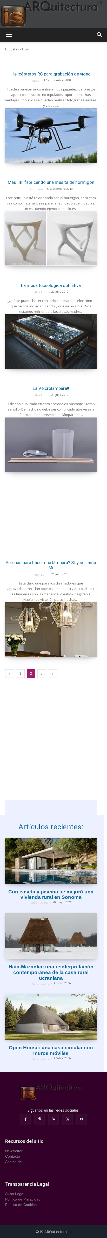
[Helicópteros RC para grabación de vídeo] (51, 135)
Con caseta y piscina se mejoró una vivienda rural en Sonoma (50, 894)
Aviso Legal (14, 1194)
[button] (9, 35)
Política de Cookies (21, 1205)
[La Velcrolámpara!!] (51, 444)
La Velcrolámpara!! (51, 388)
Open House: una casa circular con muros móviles (51, 1050)
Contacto (12, 1156)
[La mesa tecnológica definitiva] (51, 341)
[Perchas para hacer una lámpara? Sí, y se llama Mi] (51, 629)
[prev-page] (9, 673)
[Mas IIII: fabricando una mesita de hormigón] (51, 238)
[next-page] (52, 673)
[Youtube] (81, 1119)
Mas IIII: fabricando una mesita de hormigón (51, 182)
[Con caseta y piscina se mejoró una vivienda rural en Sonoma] (51, 861)
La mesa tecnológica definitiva (51, 285)
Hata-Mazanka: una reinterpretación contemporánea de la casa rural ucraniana (51, 972)
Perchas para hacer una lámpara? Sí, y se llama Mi (51, 565)
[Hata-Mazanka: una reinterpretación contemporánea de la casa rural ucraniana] (51, 936)
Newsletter (14, 1151)
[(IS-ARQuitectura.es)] (53, 14)
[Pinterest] (39, 1119)
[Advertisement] (51, 512)
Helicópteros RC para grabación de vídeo (51, 74)
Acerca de (13, 1162)
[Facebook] (25, 1119)
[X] (67, 1119)
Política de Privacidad (23, 1199)
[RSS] (53, 1119)
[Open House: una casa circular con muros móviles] (51, 1017)
